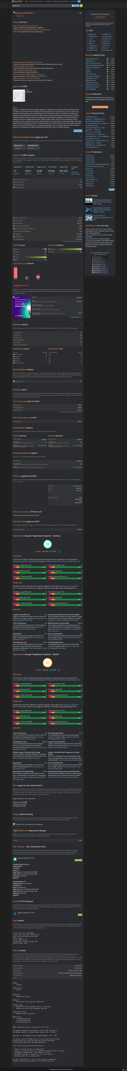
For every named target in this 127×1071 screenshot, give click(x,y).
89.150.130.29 (42, 76)
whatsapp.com (107, 50)
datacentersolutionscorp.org (95, 65)
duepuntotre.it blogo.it (93, 143)
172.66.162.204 (90, 162)
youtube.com (107, 34)
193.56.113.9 (89, 169)
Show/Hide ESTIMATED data (98, 229)
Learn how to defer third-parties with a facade (62, 620)
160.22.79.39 (89, 182)
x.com (90, 39)
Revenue (20, 390)
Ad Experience (23, 428)
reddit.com (106, 41)
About (71, 1069)
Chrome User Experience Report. (23, 561)
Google (23, 814)
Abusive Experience (25, 453)
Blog (62, 1069)
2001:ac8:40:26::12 (92, 179)
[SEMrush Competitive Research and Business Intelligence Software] (21, 286)
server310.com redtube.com (95, 134)
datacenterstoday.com (93, 67)
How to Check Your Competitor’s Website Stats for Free (103, 218)
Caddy (17, 148)
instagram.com (107, 36)
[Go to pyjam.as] (34, 13)
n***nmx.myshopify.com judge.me (97, 123)
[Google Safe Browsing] (14, 824)
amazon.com (107, 39)
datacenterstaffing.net (93, 76)
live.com (105, 48)
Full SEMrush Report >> (75, 317)
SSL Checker (29, 847)
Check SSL (78, 860)
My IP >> (111, 189)
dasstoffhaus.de (91, 80)
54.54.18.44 (89, 156)
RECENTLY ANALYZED (39, 1)
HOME (26, 1)
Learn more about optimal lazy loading (70, 760)
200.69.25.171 (90, 184)
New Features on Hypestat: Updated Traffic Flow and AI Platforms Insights (101, 210)
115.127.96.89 (90, 186)
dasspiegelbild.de (91, 89)
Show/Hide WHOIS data (96, 235)
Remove (91, 239)
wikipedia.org (93, 48)
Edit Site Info (78, 131)
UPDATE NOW (100, 17)
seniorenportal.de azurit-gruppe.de (97, 136)
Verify (23, 901)
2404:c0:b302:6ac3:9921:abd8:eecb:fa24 (99, 164)
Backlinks (20, 324)
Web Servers (18, 145)
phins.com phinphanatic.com (95, 119)
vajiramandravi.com (92, 78)
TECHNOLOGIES (73, 1)
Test (80, 914)
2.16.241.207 (89, 173)
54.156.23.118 (90, 171)
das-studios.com (91, 74)
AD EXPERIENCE (55, 1)
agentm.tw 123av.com (93, 130)
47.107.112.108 (90, 177)
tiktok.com (92, 41)
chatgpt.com (93, 45)
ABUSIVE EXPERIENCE (64, 1)
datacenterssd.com (92, 83)
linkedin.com (106, 43)
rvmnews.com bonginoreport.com (97, 141)
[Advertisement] (47, 47)
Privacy (66, 1069)
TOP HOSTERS (48, 1)
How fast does (26, 521)
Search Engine (23, 369)
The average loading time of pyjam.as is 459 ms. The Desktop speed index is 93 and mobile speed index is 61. (45, 525)
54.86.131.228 (90, 158)
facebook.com (93, 36)
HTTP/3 (32, 148)
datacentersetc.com (92, 87)
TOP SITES (31, 1)
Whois (19, 950)
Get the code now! (100, 254)
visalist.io (88, 72)
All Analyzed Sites (55, 1069)
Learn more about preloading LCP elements (26, 758)
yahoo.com (106, 45)
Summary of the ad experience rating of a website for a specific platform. (34, 431)
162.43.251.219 (90, 160)
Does (28, 785)
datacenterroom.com (92, 85)
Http (18, 920)
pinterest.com (93, 50)
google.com (92, 34)
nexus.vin (88, 70)
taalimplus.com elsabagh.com (96, 145)
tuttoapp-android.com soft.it (95, 128)
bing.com (91, 43)
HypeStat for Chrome (101, 107)
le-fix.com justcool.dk (93, 132)
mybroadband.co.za (92, 59)
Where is (25, 476)
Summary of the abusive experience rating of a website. (29, 456)
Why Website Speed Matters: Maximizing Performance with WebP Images (102, 202)
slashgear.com (90, 61)
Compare (76, 5)
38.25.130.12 (89, 175)
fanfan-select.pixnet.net (93, 63)
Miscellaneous (33, 145)
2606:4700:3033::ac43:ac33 (94, 166)
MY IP (79, 1)
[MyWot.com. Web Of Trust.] (15, 831)
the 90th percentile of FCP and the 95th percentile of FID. (62, 561)
